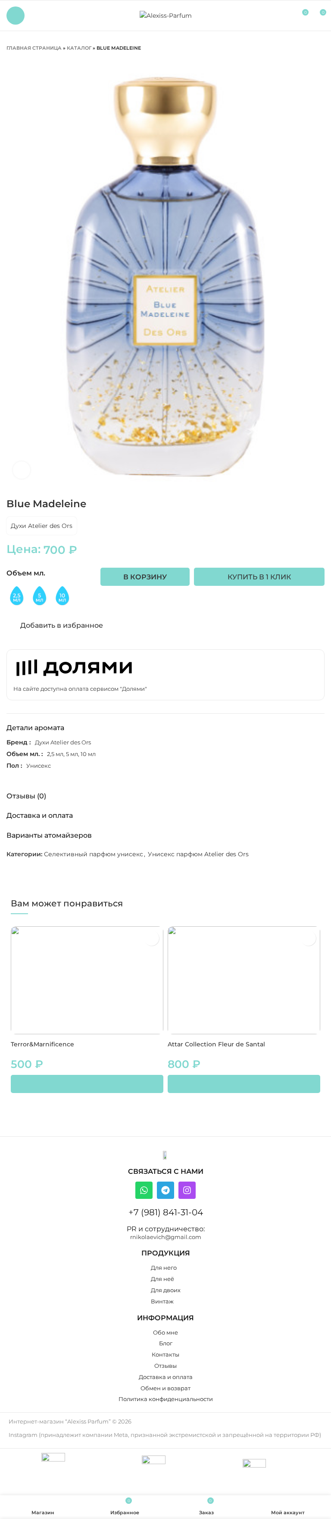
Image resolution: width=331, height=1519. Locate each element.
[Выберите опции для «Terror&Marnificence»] (87, 1084)
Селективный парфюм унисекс (93, 854)
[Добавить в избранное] (151, 938)
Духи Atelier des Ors (41, 526)
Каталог (79, 48)
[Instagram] (187, 1190)
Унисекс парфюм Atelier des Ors (198, 854)
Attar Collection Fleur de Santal (216, 1044)
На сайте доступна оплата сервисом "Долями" (80, 688)
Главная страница (34, 48)
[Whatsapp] (144, 1190)
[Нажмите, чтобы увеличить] (21, 470)
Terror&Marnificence (42, 1044)
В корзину (145, 577)
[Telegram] (165, 1190)
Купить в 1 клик (259, 577)
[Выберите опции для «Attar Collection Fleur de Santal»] (244, 1084)
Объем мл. (25, 573)
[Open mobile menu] (15, 15)
